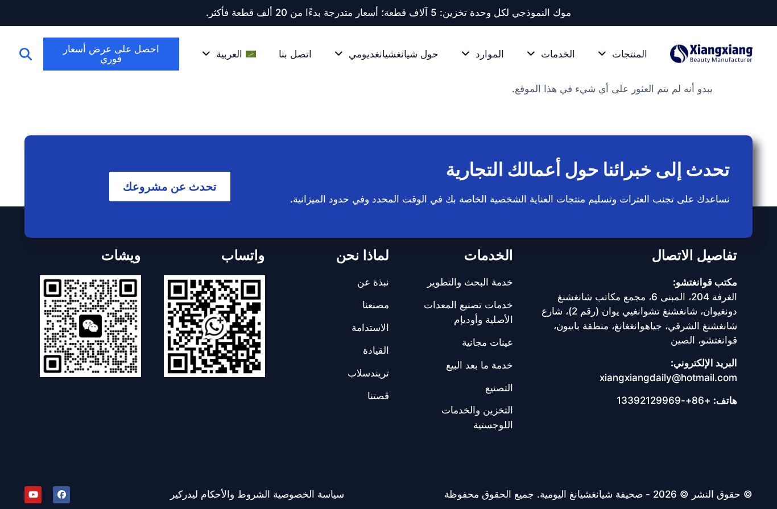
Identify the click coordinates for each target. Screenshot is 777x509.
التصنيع (499, 388)
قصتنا (378, 396)
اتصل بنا (295, 54)
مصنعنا (375, 305)
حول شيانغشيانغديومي (394, 54)
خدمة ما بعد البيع (479, 365)
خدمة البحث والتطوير (470, 282)
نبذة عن (373, 282)
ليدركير (184, 494)
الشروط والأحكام (235, 494)
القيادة (376, 350)
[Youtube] (33, 494)
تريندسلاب (368, 373)
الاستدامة (370, 327)
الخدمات (558, 54)
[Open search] (25, 54)
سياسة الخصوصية (308, 494)
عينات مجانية (487, 342)
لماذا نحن (362, 255)
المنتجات (629, 54)
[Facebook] (61, 494)
